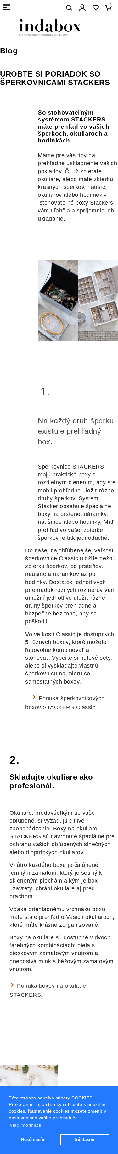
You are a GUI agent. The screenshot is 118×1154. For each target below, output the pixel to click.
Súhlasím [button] (84, 1139)
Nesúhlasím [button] (33, 1139)
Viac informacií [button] (26, 1125)
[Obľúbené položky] (95, 8)
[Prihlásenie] (82, 8)
